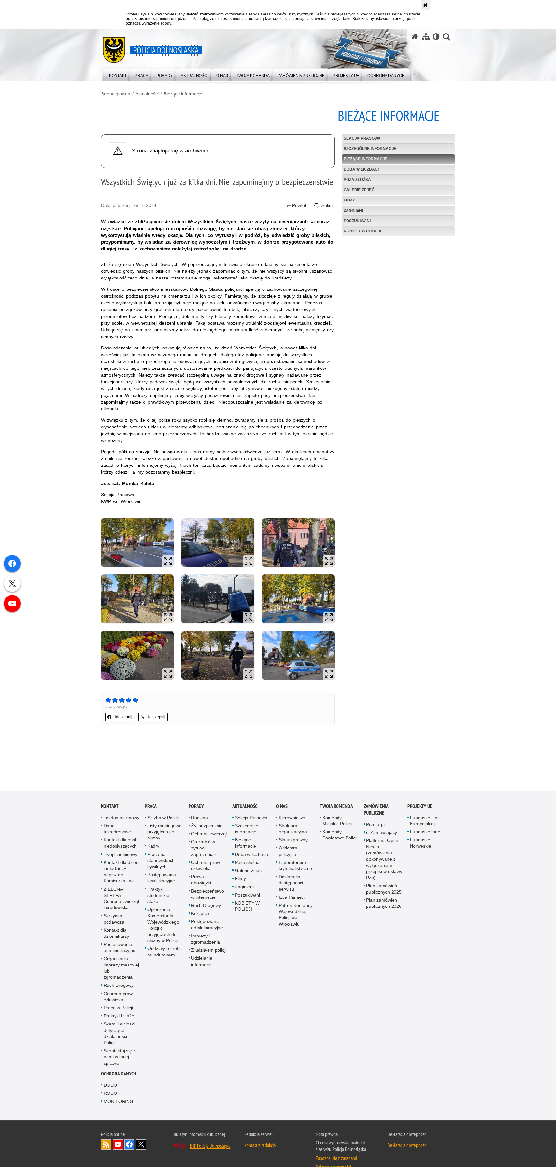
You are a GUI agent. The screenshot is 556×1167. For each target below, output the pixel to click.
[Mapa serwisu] (426, 37)
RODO (110, 1094)
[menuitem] (118, 74)
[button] (446, 37)
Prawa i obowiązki (201, 880)
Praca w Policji (118, 1008)
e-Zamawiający (381, 833)
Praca (151, 806)
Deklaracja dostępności (407, 1146)
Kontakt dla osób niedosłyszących (121, 843)
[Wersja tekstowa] (436, 37)
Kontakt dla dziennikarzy (116, 933)
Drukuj (326, 205)
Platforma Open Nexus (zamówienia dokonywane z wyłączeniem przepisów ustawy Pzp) (384, 859)
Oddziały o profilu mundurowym (165, 952)
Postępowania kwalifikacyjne (161, 878)
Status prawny (293, 840)
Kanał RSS (106, 1145)
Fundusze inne (425, 832)
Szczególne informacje (370, 148)
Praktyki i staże (119, 1016)
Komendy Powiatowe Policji (339, 835)
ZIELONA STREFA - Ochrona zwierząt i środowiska (121, 899)
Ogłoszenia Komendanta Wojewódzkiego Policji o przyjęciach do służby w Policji (163, 926)
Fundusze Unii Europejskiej (424, 821)
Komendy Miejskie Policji (337, 821)
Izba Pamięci (292, 897)
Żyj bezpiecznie (207, 826)
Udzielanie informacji (201, 962)
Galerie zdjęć (359, 190)
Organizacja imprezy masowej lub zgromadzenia (121, 969)
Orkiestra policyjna (288, 852)
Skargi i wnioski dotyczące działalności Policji (119, 1034)
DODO (110, 1085)
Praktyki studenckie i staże (159, 896)
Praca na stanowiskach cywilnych (161, 861)
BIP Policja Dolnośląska (210, 1146)
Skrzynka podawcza (114, 919)
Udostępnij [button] (122, 717)
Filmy (349, 200)
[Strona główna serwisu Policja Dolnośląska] (415, 37)
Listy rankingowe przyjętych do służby (164, 832)
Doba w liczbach (362, 169)
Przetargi (375, 825)
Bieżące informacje (183, 93)
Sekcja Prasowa (362, 138)
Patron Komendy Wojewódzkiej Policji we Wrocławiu (296, 915)
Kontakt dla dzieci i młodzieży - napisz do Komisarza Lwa (121, 872)
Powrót (299, 205)
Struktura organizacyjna (293, 829)
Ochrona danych (118, 1074)
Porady (196, 806)
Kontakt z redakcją (260, 1146)
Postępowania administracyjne (119, 948)
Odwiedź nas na (118, 1145)
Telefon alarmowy (121, 818)
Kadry (153, 846)
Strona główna (115, 93)
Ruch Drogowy (119, 986)
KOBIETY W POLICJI (362, 231)
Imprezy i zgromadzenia (205, 939)
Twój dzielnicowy (120, 855)
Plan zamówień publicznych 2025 (384, 889)
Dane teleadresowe (117, 829)
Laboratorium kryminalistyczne (295, 866)
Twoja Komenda (336, 806)
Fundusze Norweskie (420, 843)
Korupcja (200, 914)
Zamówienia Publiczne (376, 810)
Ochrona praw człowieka (118, 997)
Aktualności (147, 93)
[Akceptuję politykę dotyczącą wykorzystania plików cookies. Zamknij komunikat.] (425, 5)
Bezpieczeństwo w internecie (207, 894)
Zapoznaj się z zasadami (336, 1159)
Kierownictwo (292, 818)
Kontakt (110, 806)
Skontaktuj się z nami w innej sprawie (119, 1057)
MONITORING (118, 1102)
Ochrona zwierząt (209, 834)
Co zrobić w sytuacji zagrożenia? (203, 849)
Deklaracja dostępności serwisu (291, 883)
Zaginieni (353, 210)
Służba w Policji (163, 818)
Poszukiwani (357, 221)
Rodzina (199, 818)
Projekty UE (419, 806)
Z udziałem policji (208, 951)
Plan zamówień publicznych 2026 (384, 903)
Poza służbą (357, 179)
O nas (282, 806)
